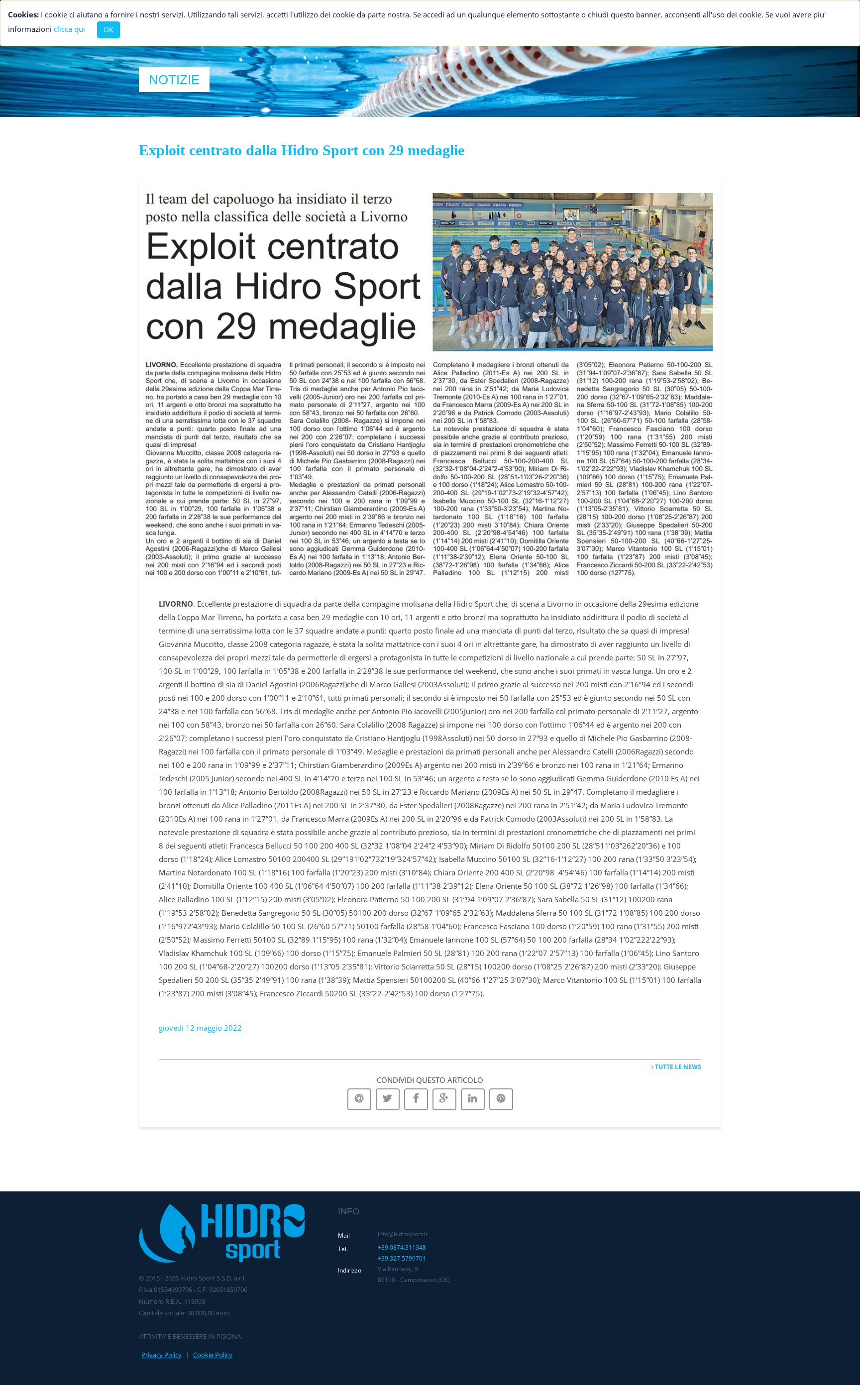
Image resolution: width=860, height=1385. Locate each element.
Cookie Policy (212, 1354)
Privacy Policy (161, 1354)
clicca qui (69, 29)
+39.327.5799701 (402, 1258)
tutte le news (677, 1067)
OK (108, 29)
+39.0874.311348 (402, 1247)
